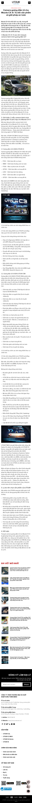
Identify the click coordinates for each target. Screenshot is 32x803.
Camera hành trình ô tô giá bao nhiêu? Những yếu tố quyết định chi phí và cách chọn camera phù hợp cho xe (20, 569)
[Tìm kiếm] (29, 2)
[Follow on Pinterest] (12, 724)
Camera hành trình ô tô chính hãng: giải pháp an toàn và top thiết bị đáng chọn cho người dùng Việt (20, 609)
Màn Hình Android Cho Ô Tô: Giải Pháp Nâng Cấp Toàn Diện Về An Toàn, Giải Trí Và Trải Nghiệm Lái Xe (20, 649)
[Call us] (9, 724)
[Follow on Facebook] (2, 724)
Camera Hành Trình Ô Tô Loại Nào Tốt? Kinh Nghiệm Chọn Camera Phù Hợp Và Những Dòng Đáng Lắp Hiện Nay (20, 619)
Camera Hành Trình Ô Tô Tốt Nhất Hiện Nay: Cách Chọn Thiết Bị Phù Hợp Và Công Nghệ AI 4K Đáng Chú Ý (20, 639)
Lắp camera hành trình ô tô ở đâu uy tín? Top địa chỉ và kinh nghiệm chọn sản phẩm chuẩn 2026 (19, 579)
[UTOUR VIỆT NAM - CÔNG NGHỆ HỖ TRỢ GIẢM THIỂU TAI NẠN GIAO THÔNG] (16, 2)
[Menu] (2, 2)
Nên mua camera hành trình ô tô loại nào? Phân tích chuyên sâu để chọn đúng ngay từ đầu (19, 589)
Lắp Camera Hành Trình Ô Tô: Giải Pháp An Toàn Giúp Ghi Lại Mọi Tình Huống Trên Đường (19, 629)
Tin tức (19, 8)
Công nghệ (14, 8)
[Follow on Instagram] (4, 724)
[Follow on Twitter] (7, 724)
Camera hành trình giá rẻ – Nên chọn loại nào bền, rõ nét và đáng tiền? (20, 658)
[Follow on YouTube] (14, 724)
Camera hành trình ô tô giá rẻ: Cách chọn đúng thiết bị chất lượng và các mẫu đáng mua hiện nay (19, 599)
